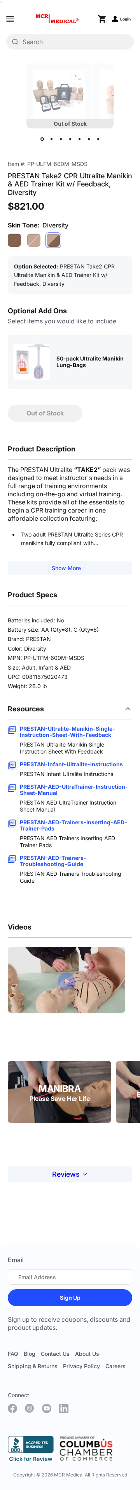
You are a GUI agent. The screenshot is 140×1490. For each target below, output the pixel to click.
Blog (29, 1353)
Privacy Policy (81, 1366)
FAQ (13, 1353)
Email (16, 1260)
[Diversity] (53, 240)
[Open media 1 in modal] (78, 77)
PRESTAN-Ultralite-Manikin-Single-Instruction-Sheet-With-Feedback (67, 732)
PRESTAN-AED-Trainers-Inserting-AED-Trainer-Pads (73, 825)
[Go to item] (42, 139)
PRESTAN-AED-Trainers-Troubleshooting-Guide (53, 861)
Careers (115, 1366)
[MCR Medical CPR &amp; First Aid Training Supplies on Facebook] (12, 1408)
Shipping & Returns (33, 1366)
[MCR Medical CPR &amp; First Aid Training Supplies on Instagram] (29, 1408)
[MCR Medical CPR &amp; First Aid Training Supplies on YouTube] (46, 1408)
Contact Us (55, 1353)
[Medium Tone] (33, 240)
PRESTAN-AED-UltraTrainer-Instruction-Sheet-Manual (74, 790)
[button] (66, 981)
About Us (87, 1353)
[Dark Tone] (14, 240)
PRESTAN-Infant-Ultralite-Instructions (71, 764)
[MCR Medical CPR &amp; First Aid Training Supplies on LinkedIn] (63, 1408)
